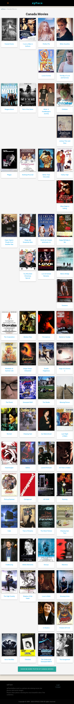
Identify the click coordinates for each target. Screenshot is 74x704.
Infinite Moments (27, 565)
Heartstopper (9, 468)
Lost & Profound (46, 468)
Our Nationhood (46, 434)
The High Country (9, 596)
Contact (58, 687)
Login (58, 685)
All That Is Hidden (65, 468)
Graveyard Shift (28, 402)
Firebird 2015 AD (64, 628)
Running (64, 499)
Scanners (65, 305)
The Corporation (9, 337)
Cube (9, 531)
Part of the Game (27, 109)
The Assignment (65, 659)
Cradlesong (9, 565)
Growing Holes (65, 596)
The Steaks (46, 402)
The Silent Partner (46, 531)
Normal (9, 434)
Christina (28, 659)
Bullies (28, 468)
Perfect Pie (46, 44)
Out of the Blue (9, 659)
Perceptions (46, 337)
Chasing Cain (28, 434)
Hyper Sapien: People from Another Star (9, 242)
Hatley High (65, 175)
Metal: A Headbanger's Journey (46, 111)
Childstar (65, 109)
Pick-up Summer (9, 499)
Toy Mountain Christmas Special (27, 276)
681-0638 (46, 499)
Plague (9, 175)
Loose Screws (46, 76)
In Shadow (46, 628)
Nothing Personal (27, 175)
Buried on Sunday (64, 337)
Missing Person (65, 402)
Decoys (46, 565)
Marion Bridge (64, 274)
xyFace (3, 9)
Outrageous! (28, 499)
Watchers (65, 565)
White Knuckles (65, 44)
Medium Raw (28, 337)
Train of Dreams (28, 531)
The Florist (9, 402)
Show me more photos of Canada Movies (37, 669)
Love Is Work (46, 596)
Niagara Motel (9, 109)
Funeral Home (9, 44)
